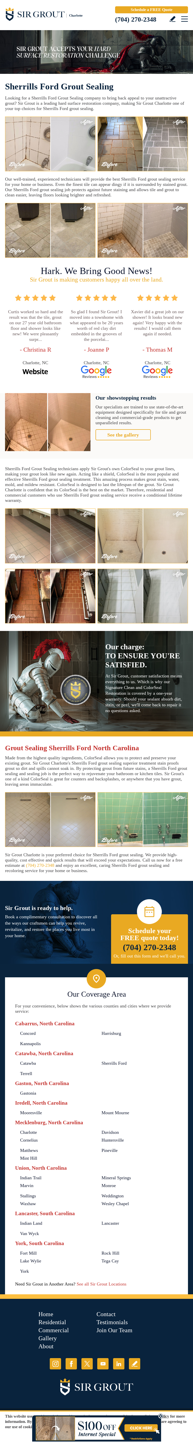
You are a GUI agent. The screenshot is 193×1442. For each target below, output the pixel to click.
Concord (28, 1033)
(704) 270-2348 (135, 19)
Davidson (110, 1132)
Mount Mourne (115, 1112)
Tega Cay (110, 1260)
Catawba (28, 1063)
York (24, 1271)
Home (45, 1314)
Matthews (29, 1150)
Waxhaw (28, 1203)
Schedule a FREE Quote (151, 10)
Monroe (109, 1185)
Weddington (113, 1195)
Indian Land (31, 1223)
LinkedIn (118, 1363)
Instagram (55, 1363)
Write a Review (172, 19)
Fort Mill (28, 1253)
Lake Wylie (30, 1260)
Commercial (53, 1330)
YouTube (103, 1363)
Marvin (26, 1185)
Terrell (26, 1073)
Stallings (28, 1195)
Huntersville (113, 1140)
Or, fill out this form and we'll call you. (149, 955)
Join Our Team (114, 1330)
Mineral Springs (116, 1177)
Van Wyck (29, 1233)
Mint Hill (28, 1158)
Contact (106, 1314)
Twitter (87, 1363)
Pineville (110, 1150)
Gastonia (28, 1093)
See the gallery (123, 435)
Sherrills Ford (114, 1063)
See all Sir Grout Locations (101, 1284)
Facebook (71, 1363)
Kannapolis (30, 1043)
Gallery (47, 1338)
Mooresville (31, 1112)
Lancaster (110, 1223)
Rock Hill (110, 1253)
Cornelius (29, 1140)
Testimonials (112, 1322)
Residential (52, 1322)
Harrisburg (111, 1033)
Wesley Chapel (115, 1203)
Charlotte (28, 1132)
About (46, 1346)
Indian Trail (30, 1177)
